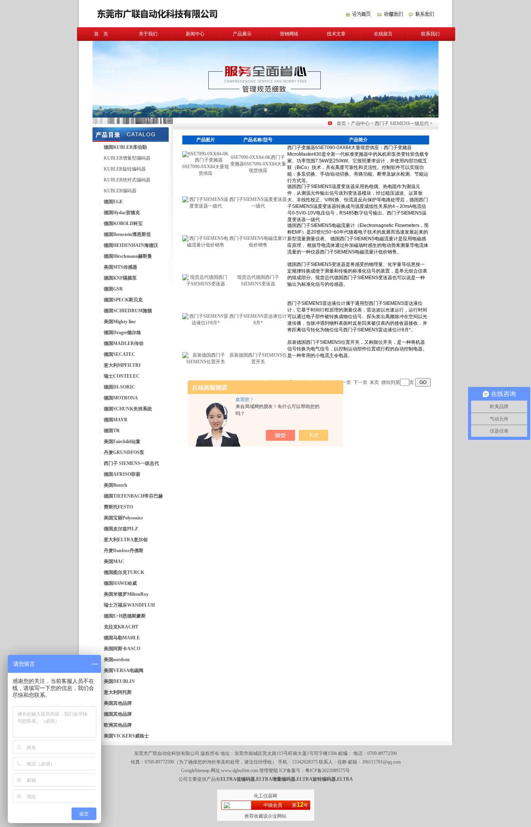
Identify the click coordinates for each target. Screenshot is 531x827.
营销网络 (289, 34)
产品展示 (242, 34)
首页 (341, 123)
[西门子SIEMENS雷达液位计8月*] (205, 323)
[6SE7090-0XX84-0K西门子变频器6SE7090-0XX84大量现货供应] (205, 173)
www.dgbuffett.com (239, 770)
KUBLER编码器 (120, 191)
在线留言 (383, 34)
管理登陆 (268, 770)
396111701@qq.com (381, 762)
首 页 (101, 34)
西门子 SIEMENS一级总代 (402, 123)
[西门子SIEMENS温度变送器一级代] (205, 206)
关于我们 (148, 34)
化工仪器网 (265, 796)
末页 (374, 382)
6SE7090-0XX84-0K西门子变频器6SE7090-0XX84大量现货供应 (258, 164)
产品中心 (360, 123)
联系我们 (430, 34)
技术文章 (336, 34)
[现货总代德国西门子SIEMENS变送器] (205, 284)
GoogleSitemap (195, 770)
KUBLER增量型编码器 (127, 158)
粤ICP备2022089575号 (327, 770)
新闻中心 (195, 34)
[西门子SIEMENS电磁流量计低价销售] (205, 245)
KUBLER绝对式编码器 (127, 180)
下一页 (360, 382)
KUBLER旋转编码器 (125, 169)
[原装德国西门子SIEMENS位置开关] (205, 361)
